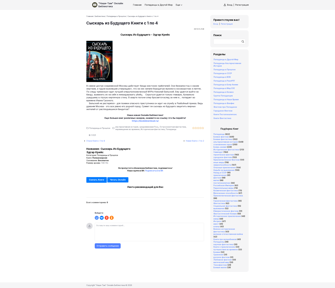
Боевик (216, 252)
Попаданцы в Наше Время (226, 99)
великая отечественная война (228, 234)
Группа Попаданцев (223, 96)
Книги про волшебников (224, 239)
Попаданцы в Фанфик (224, 103)
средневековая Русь (149, 127)
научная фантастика (223, 244)
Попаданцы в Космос (224, 92)
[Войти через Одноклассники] (112, 218)
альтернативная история (126, 127)
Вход (229, 5)
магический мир (221, 262)
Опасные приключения (224, 167)
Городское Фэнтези (223, 111)
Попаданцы (171, 129)
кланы (216, 226)
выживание (218, 208)
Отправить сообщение (108, 246)
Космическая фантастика (225, 190)
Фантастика (219, 203)
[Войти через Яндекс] (107, 218)
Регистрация (242, 5)
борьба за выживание (223, 170)
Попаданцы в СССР (223, 73)
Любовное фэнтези (222, 260)
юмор (216, 219)
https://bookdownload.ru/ (145, 121)
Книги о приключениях (224, 247)
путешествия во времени (225, 249)
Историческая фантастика (153, 129)
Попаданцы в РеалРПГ (224, 81)
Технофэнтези (220, 265)
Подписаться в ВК (154, 171)
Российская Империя (223, 185)
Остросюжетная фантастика (173, 127)
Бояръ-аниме (219, 147)
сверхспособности (222, 165)
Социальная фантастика (225, 206)
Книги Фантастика (222, 118)
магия (216, 180)
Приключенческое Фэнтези (226, 160)
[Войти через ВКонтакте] (102, 218)
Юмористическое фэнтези (226, 211)
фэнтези (217, 178)
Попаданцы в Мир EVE (224, 88)
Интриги (217, 221)
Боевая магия (220, 267)
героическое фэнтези (223, 155)
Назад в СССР (220, 172)
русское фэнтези (221, 257)
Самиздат (218, 152)
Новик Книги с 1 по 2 (195, 141)
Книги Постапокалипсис (225, 114)
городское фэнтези (222, 157)
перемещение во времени (127, 129)
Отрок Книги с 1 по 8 (95, 141)
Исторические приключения (227, 216)
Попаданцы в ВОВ (222, 77)
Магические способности (225, 193)
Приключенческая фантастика (228, 195)
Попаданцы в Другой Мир (226, 59)
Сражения (218, 254)
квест (216, 224)
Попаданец (218, 242)
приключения (220, 175)
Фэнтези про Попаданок (225, 107)
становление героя (222, 144)
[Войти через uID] (97, 218)
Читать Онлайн (118, 180)
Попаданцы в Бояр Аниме (226, 84)
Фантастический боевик (225, 214)
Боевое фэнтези (221, 137)
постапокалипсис (221, 183)
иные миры (218, 162)
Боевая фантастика (222, 139)
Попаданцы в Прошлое (99, 128)
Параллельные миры (223, 188)
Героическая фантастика (225, 201)
